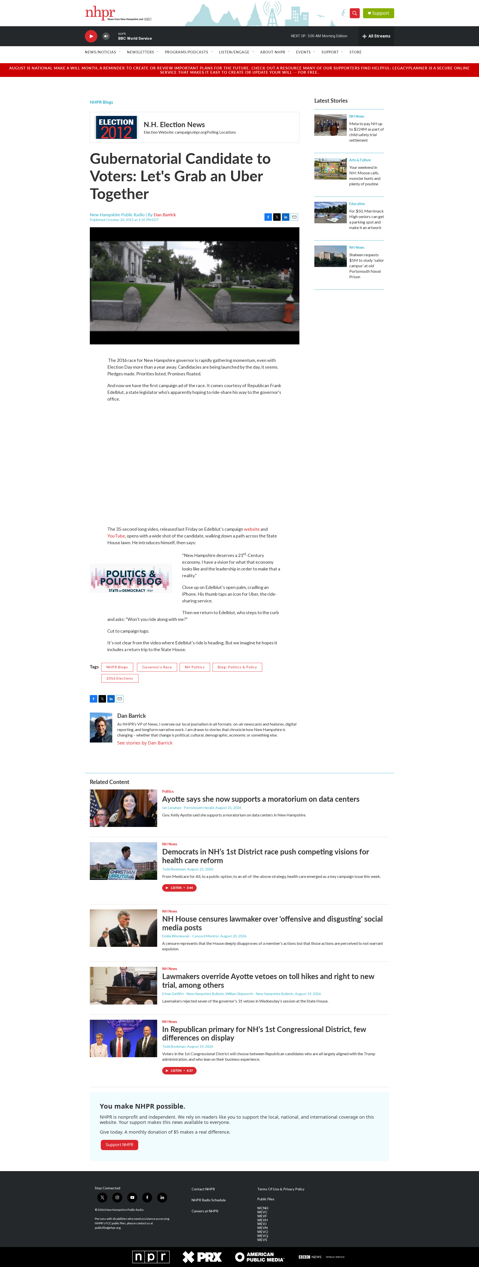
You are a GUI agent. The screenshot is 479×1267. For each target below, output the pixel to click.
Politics (168, 791)
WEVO (262, 1232)
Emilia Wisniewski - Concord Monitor (190, 936)
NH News (356, 116)
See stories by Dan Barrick (145, 743)
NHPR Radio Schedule (209, 1200)
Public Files (265, 1199)
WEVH (262, 1220)
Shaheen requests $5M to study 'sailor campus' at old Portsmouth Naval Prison (366, 265)
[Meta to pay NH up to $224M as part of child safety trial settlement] (330, 125)
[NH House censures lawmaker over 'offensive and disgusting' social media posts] (123, 928)
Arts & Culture (360, 159)
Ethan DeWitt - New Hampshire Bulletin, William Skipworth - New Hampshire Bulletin (227, 994)
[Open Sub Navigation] (120, 52)
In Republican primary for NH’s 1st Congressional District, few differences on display (264, 1033)
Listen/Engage (234, 51)
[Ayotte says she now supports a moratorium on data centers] (123, 808)
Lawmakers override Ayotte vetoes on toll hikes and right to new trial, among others (268, 980)
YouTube (116, 535)
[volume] (106, 36)
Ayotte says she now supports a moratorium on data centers (260, 798)
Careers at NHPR (205, 1211)
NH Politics (195, 667)
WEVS (262, 1240)
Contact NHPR (203, 1189)
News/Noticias (100, 51)
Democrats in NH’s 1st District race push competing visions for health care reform (265, 855)
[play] (91, 36)
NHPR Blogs (101, 102)
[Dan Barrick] (101, 728)
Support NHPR (119, 1144)
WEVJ (261, 1224)
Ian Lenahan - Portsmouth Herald (188, 807)
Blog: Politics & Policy (237, 667)
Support (380, 13)
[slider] (114, 36)
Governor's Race (157, 667)
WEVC (262, 1212)
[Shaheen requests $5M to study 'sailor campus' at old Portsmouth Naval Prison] (330, 256)
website (252, 529)
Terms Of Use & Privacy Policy (280, 1189)
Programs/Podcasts (186, 51)
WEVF (262, 1216)
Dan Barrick (165, 215)
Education (357, 203)
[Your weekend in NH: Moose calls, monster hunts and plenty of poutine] (330, 169)
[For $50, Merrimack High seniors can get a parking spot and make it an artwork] (330, 212)
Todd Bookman (174, 869)
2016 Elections (120, 678)
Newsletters (140, 51)
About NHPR (272, 51)
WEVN (262, 1228)
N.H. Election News (174, 124)
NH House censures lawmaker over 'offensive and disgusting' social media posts (272, 923)
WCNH (262, 1208)
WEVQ (262, 1236)
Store (356, 51)
